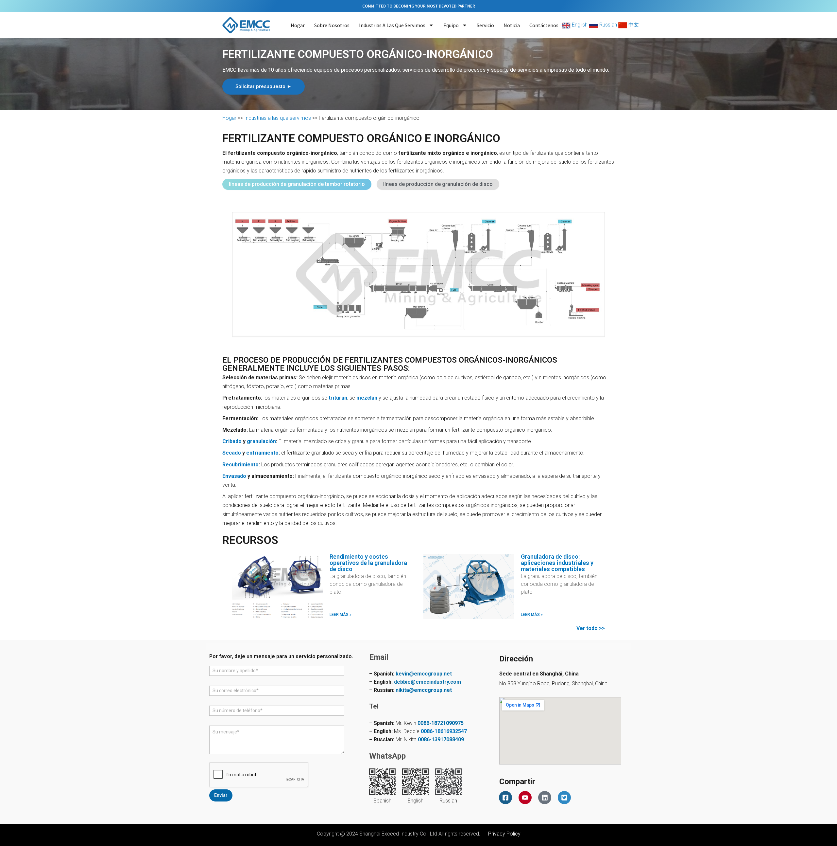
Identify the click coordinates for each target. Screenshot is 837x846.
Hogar (298, 25)
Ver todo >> (590, 628)
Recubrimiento (240, 464)
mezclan (366, 398)
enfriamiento (262, 453)
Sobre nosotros (332, 25)
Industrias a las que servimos (392, 25)
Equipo (451, 25)
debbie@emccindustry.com (427, 682)
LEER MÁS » (340, 614)
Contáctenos (543, 25)
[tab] (296, 184)
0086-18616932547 (444, 731)
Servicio (485, 25)
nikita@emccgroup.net (424, 690)
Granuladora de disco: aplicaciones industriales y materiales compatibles (557, 562)
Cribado (232, 441)
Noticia (512, 25)
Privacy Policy (504, 834)
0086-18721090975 (441, 723)
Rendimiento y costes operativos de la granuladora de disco (368, 562)
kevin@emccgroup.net (424, 674)
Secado (231, 453)
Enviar (221, 795)
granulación (261, 441)
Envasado (234, 476)
